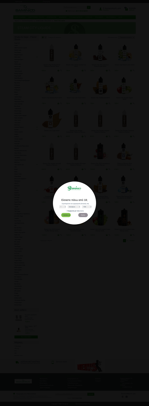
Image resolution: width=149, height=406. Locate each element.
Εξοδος (83, 215)
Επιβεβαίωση (66, 215)
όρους (82, 211)
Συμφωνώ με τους (74, 211)
